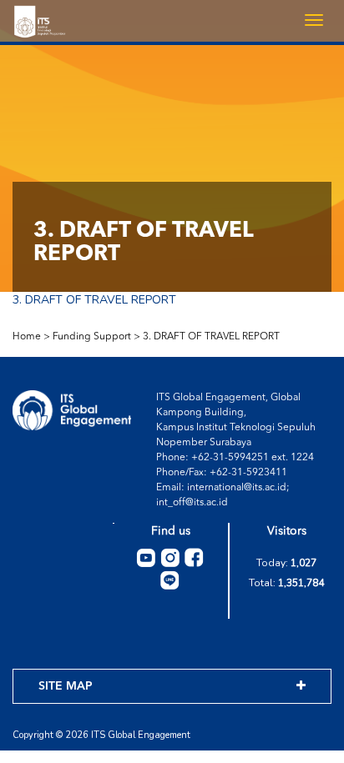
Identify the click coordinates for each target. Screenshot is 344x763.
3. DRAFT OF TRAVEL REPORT (94, 300)
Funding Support (92, 337)
